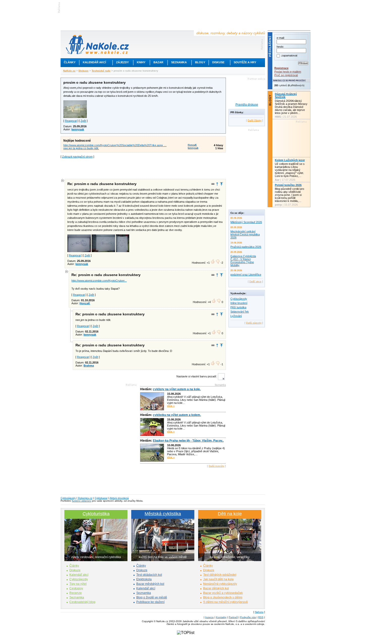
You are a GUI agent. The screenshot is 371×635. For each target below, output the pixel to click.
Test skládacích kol (149, 575)
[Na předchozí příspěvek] (217, 184)
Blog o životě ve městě (151, 597)
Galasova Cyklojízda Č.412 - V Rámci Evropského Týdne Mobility (243, 261)
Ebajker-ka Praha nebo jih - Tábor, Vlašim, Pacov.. (188, 440)
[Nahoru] (221, 184)
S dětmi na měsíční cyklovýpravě (225, 602)
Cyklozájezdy (238, 298)
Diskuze (75, 570)
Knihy (141, 62)
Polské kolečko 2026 (288, 185)
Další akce (255, 281)
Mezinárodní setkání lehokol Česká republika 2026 (245, 234)
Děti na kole (230, 513)
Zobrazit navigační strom (77, 156)
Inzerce (209, 617)
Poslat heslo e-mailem (287, 71)
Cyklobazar (101, 498)
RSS (260, 617)
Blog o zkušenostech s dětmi (222, 597)
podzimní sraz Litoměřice (245, 274)
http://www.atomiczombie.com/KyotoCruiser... (99, 280)
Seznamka (179, 62)
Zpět (83, 120)
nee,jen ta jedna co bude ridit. (81, 148)
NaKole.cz (69, 70)
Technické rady (101, 70)
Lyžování (236, 315)
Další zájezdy (253, 322)
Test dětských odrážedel (219, 575)
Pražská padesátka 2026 (245, 246)
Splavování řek (239, 311)
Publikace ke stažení (150, 602)
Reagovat (71, 120)
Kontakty (221, 617)
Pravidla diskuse (246, 104)
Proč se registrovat (286, 75)
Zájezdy (122, 62)
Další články (254, 120)
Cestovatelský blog (82, 602)
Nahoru (259, 612)
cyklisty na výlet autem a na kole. (177, 389)
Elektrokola (144, 579)
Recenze (75, 593)
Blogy (200, 62)
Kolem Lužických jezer (290, 160)
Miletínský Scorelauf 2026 (246, 222)
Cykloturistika (96, 513)
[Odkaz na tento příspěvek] (213, 184)
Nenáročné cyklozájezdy (220, 584)
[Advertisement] (143, 168)
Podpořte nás (248, 617)
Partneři (233, 617)
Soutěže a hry (245, 62)
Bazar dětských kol (216, 588)
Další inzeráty (216, 466)
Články (69, 62)
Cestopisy (76, 588)
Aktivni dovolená (119, 498)
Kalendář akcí (94, 62)
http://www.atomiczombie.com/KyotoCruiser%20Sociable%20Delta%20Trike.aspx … (115, 145)
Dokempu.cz (85, 498)
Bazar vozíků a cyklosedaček (223, 593)
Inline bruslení (238, 303)
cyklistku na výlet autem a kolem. (177, 415)
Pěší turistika (238, 307)
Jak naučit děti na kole (218, 579)
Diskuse (218, 62)
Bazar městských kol (150, 584)
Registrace (281, 68)
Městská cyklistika (163, 513)
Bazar (158, 62)
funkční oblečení (81, 500)
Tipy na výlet (78, 584)
